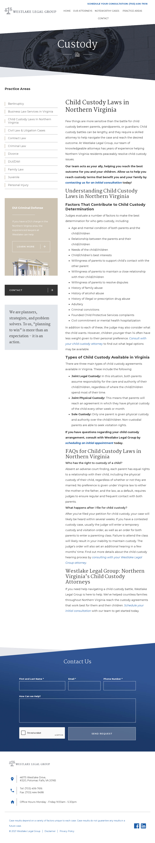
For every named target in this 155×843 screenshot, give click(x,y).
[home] (30, 10)
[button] (132, 11)
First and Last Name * (31, 679)
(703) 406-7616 (138, 3)
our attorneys (82, 11)
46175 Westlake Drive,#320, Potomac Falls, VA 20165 (38, 779)
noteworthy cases (107, 11)
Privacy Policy (67, 831)
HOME (67, 11)
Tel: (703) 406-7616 (31, 788)
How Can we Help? (30, 696)
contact (103, 18)
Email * (72, 679)
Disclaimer (50, 831)
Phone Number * (113, 679)
